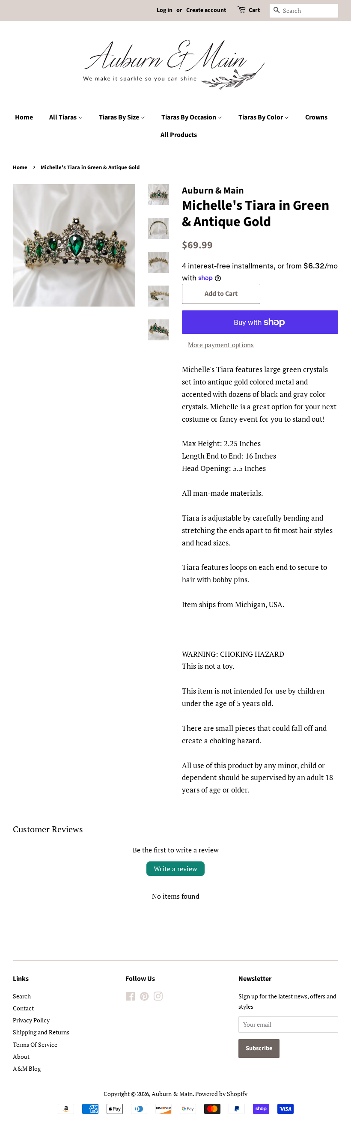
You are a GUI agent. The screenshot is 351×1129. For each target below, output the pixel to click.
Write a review (175, 868)
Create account (206, 10)
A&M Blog (27, 1068)
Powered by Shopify (221, 1094)
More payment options (221, 344)
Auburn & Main (172, 1094)
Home (24, 117)
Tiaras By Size (119, 117)
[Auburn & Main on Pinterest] (144, 998)
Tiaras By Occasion (189, 117)
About (21, 1056)
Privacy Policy (31, 1020)
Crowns (316, 117)
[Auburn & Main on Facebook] (130, 998)
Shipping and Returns (41, 1032)
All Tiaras (63, 117)
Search (22, 996)
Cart (254, 10)
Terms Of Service (35, 1044)
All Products (179, 135)
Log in (165, 10)
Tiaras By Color (261, 117)
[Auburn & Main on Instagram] (158, 998)
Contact (23, 1008)
